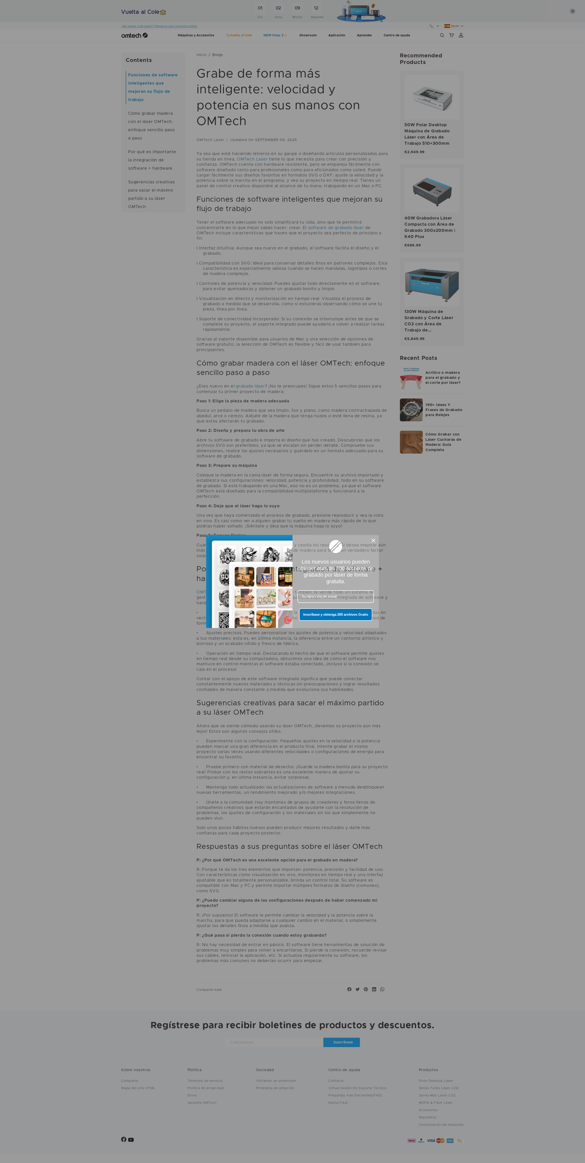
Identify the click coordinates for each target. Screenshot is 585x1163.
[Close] (373, 540)
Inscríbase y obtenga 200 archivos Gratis (335, 614)
